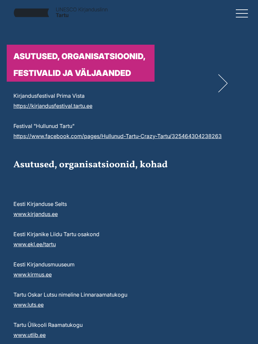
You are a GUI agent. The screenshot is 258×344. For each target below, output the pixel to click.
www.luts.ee (28, 304)
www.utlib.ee (29, 335)
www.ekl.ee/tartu (34, 244)
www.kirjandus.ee (35, 214)
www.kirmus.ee (32, 274)
